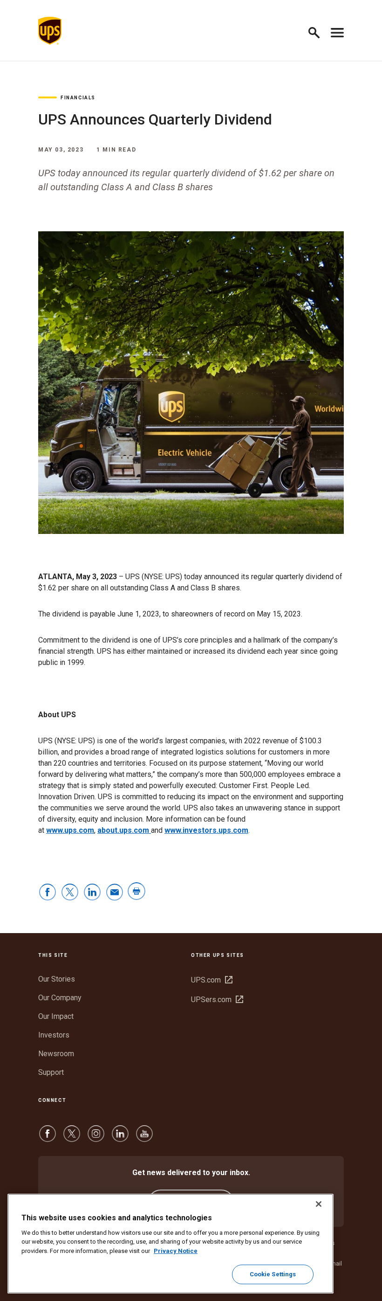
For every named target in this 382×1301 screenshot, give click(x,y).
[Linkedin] (120, 1138)
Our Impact (56, 1016)
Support (51, 1072)
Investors (53, 1035)
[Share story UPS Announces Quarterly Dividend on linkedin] (92, 893)
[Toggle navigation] (337, 31)
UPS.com (211, 980)
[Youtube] (144, 1138)
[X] (71, 1138)
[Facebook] (47, 1138)
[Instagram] (96, 1138)
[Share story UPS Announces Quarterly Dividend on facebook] (47, 893)
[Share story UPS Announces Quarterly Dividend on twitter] (70, 893)
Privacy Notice (176, 1250)
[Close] (318, 1204)
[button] (318, 31)
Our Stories (56, 979)
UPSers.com (217, 999)
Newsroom (56, 1053)
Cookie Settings (273, 1274)
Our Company (60, 997)
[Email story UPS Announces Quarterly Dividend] (114, 893)
